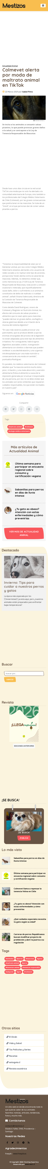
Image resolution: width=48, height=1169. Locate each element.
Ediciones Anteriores (24, 746)
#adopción (10, 972)
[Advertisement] (24, 37)
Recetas (13, 1056)
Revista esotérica (18, 1068)
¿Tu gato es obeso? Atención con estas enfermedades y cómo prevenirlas (29, 513)
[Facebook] (7, 1142)
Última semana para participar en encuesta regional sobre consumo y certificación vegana (29, 470)
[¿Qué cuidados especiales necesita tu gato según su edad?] (6, 921)
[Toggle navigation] (43, 5)
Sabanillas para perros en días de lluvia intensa (29, 492)
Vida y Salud (15, 1043)
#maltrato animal (15, 427)
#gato (19, 972)
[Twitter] (13, 1142)
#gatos (39, 959)
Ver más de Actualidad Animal (24, 533)
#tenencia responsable (31, 967)
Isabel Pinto (27, 92)
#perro (24, 963)
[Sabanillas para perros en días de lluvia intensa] (8, 490)
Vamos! (10, 679)
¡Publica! (24, 838)
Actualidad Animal (10, 66)
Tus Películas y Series (20, 1049)
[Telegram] (23, 1142)
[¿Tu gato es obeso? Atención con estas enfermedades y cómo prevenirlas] (8, 510)
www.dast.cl (30, 1164)
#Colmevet (29, 427)
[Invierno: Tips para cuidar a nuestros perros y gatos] (24, 567)
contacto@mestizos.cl (14, 1126)
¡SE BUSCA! (10, 800)
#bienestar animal (12, 967)
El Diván (13, 1037)
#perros (20, 959)
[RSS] (29, 1142)
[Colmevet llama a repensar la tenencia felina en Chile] (6, 891)
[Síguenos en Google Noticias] (24, 393)
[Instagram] (18, 1142)
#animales (10, 959)
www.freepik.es (19, 1153)
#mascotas (30, 959)
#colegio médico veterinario (19, 431)
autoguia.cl (14, 1062)
